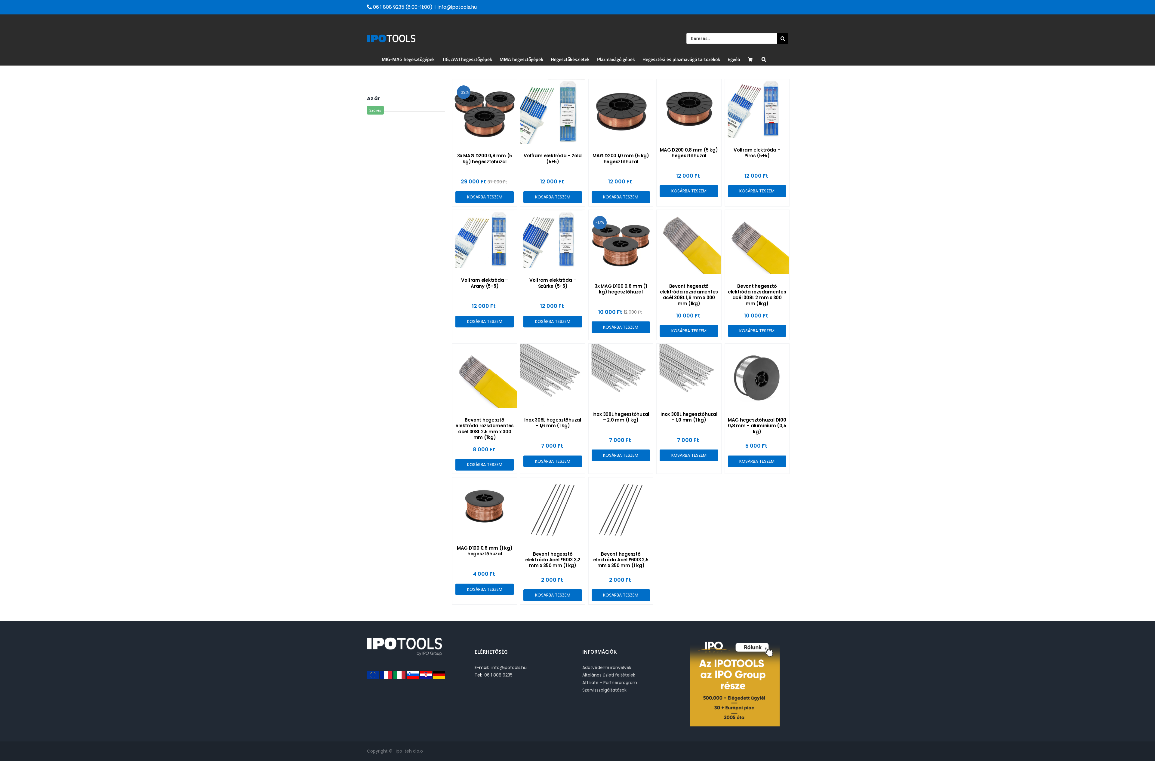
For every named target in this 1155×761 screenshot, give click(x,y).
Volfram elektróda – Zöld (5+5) (552, 158)
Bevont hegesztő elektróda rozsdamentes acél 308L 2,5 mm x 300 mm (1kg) (484, 428)
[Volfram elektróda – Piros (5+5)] (757, 108)
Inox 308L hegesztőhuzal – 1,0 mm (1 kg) (689, 417)
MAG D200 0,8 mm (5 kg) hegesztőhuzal (689, 153)
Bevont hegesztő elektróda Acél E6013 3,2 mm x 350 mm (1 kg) (552, 560)
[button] (764, 59)
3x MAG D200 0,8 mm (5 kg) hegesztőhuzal (484, 158)
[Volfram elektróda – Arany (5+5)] (484, 239)
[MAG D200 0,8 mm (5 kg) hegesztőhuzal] (689, 108)
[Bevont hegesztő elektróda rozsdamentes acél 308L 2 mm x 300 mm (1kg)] (757, 242)
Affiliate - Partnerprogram (609, 683)
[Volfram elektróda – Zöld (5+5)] (552, 111)
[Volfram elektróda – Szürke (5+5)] (552, 239)
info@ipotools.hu (457, 7)
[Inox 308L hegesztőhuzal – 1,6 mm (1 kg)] (552, 376)
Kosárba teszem (484, 197)
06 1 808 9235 (497, 675)
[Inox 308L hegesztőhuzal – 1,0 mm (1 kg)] (689, 373)
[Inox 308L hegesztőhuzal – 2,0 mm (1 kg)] (621, 373)
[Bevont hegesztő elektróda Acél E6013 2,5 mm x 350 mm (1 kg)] (621, 509)
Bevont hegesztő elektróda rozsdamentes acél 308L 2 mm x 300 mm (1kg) (757, 295)
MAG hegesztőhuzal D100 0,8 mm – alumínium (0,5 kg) (757, 425)
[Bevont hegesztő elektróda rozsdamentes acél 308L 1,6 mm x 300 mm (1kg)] (689, 242)
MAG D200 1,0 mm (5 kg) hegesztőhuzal (621, 158)
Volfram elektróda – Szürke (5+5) (552, 283)
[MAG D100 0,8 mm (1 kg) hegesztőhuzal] (484, 506)
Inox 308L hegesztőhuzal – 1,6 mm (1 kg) (552, 423)
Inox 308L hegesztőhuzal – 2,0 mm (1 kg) (621, 417)
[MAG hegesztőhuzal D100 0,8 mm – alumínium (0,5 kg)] (757, 376)
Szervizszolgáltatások (604, 690)
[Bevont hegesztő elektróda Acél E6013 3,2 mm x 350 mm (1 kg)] (552, 509)
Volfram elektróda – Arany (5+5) (484, 283)
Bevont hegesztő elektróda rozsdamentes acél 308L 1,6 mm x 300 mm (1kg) (689, 295)
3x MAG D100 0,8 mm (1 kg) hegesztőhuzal (621, 289)
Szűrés (375, 110)
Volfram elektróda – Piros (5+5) (757, 153)
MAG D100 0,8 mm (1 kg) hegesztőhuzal (485, 551)
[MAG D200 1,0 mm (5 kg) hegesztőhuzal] (621, 111)
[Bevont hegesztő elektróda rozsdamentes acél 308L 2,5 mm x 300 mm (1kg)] (484, 376)
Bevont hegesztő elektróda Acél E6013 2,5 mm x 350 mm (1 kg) (620, 560)
